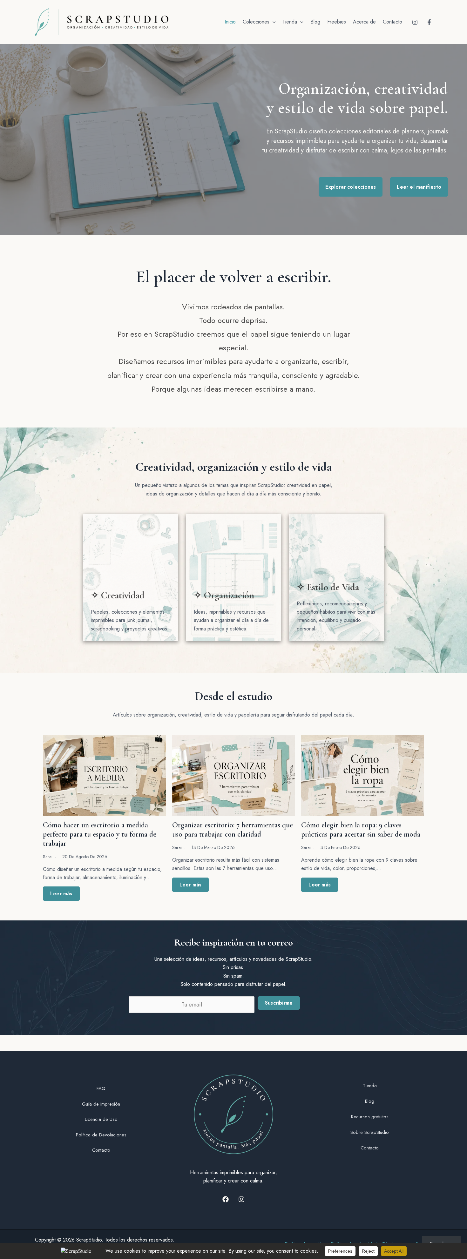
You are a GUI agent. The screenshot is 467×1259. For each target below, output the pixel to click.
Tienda (289, 21)
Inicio (230, 21)
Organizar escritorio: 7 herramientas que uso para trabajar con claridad (232, 829)
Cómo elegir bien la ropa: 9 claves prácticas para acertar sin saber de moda (360, 829)
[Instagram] (415, 22)
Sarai (47, 856)
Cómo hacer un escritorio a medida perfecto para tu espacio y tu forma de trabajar (99, 834)
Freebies (336, 21)
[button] (272, 22)
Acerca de (364, 21)
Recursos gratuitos (370, 1116)
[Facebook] (429, 22)
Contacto (392, 21)
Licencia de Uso (101, 1119)
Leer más (61, 893)
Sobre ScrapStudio (369, 1132)
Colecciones (256, 21)
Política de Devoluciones (101, 1134)
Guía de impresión (101, 1104)
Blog (315, 21)
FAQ (101, 1088)
